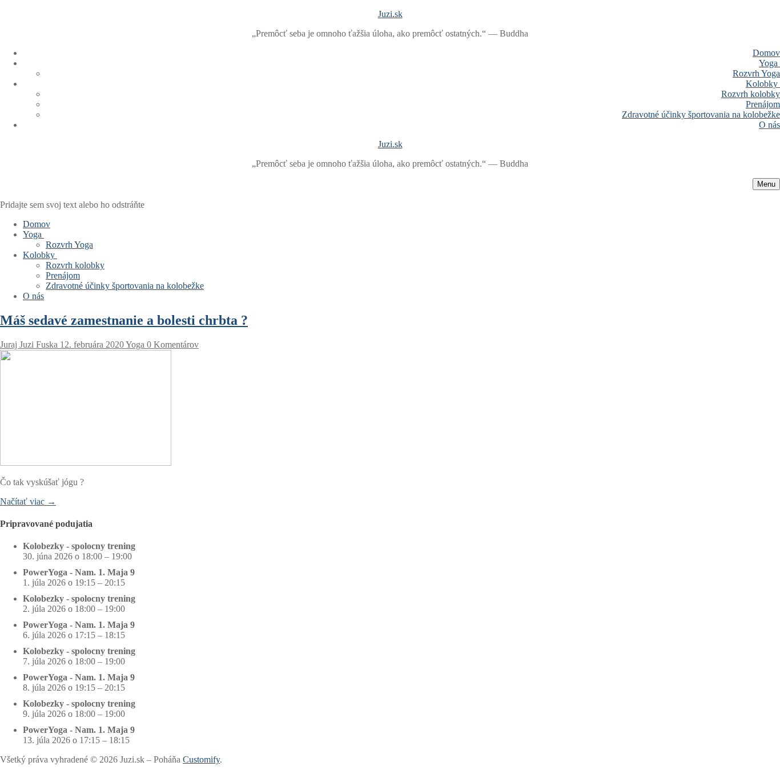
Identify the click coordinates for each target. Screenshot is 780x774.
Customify (201, 759)
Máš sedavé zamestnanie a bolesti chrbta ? (124, 320)
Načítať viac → (28, 501)
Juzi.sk (390, 14)
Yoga (134, 344)
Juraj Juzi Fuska (29, 344)
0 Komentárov (171, 344)
